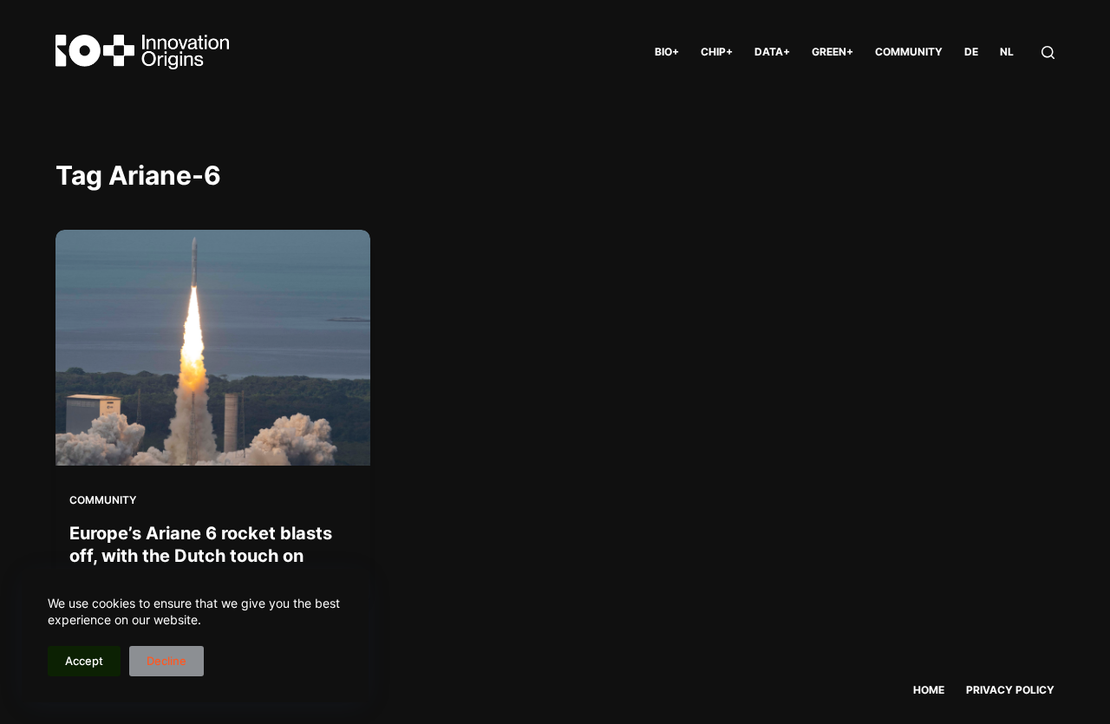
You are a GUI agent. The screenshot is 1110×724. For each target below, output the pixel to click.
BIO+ (667, 51)
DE (971, 51)
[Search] (1047, 52)
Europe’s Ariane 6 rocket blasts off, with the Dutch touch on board (200, 556)
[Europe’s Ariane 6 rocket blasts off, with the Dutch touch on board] (213, 348)
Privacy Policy (1010, 689)
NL (1007, 51)
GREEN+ (832, 51)
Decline (166, 661)
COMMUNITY (909, 51)
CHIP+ (717, 51)
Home (928, 689)
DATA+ (772, 51)
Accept (84, 661)
